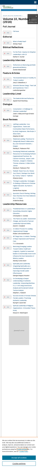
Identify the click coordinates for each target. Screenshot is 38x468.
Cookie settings (22, 449)
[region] (19, 452)
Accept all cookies (19, 458)
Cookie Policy (23, 451)
